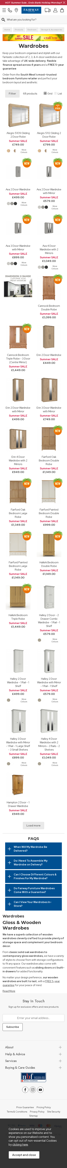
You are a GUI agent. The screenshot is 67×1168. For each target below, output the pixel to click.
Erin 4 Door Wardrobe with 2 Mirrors (18, 460)
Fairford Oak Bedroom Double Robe (49, 460)
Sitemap (33, 1116)
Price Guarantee (25, 1107)
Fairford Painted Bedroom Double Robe (49, 513)
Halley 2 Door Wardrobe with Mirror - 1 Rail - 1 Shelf (49, 682)
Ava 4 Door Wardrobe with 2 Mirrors (49, 249)
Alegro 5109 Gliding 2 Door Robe (18, 134)
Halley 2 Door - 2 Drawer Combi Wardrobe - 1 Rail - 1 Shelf (49, 620)
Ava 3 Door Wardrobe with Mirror (18, 247)
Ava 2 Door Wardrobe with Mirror (49, 191)
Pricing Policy (44, 1107)
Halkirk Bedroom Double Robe (49, 564)
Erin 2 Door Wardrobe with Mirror (18, 409)
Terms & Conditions (17, 1111)
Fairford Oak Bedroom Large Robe (18, 513)
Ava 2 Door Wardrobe (18, 189)
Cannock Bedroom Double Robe (49, 307)
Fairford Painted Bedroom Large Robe (18, 566)
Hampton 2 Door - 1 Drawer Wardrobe (18, 804)
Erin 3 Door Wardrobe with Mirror (49, 409)
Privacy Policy (37, 1111)
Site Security (53, 1111)
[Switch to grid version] (45, 94)
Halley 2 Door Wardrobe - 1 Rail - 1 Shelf (18, 682)
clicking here (20, 1144)
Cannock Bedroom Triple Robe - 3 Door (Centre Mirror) (18, 358)
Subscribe (12, 1027)
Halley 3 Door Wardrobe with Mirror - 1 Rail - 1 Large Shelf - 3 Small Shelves (18, 744)
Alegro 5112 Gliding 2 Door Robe (49, 134)
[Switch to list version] (55, 94)
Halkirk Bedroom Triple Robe (18, 617)
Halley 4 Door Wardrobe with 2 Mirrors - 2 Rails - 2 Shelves (49, 744)
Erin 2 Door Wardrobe (49, 355)
